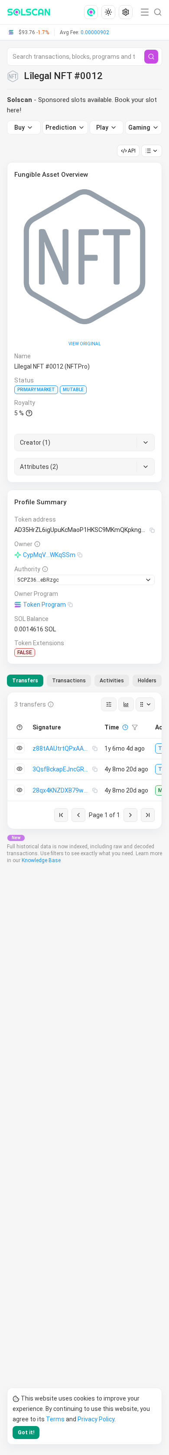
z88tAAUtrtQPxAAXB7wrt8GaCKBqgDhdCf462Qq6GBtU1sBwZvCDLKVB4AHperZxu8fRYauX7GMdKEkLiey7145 (62, 748)
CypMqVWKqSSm (49, 554)
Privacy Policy (96, 1419)
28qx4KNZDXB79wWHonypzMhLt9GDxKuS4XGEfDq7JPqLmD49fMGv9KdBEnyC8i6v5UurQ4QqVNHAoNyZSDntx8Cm (62, 790)
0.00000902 (95, 32)
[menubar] (109, 12)
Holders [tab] (147, 681)
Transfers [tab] (25, 681)
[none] (92, 12)
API (132, 151)
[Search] (151, 57)
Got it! (26, 1433)
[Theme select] (108, 12)
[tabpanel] (84, 760)
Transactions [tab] (69, 681)
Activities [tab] (112, 681)
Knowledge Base (41, 860)
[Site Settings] (126, 12)
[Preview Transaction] (19, 748)
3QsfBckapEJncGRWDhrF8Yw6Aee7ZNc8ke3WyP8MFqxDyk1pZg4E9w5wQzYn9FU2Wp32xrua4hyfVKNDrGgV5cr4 (62, 769)
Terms (55, 1419)
